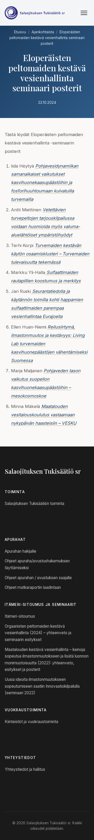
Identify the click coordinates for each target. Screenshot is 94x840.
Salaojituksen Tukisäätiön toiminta (34, 503)
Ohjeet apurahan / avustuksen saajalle (38, 577)
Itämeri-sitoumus (20, 616)
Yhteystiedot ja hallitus (25, 769)
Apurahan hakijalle (20, 551)
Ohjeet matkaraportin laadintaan (33, 587)
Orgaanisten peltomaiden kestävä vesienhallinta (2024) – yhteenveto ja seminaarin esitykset (38, 633)
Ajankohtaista (43, 32)
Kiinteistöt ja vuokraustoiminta (31, 721)
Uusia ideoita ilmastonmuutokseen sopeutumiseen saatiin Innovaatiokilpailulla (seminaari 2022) (42, 686)
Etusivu (20, 32)
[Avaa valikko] (84, 13)
